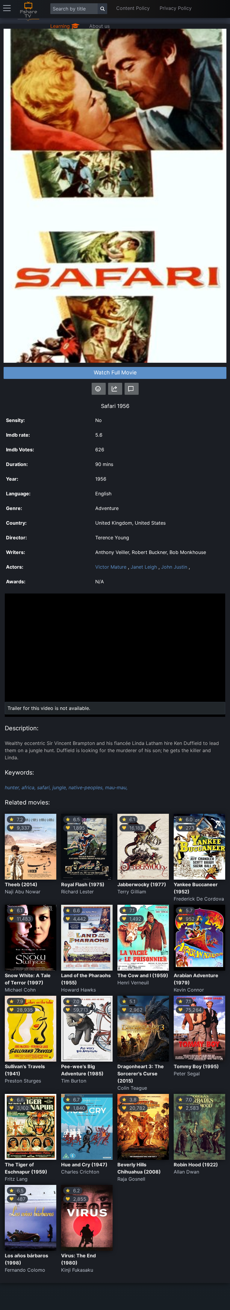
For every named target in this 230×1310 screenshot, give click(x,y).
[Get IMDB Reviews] (99, 389)
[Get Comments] (132, 389)
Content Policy (133, 8)
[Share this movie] (115, 389)
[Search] (102, 8)
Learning (60, 26)
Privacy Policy (176, 8)
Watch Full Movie (115, 372)
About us (99, 26)
